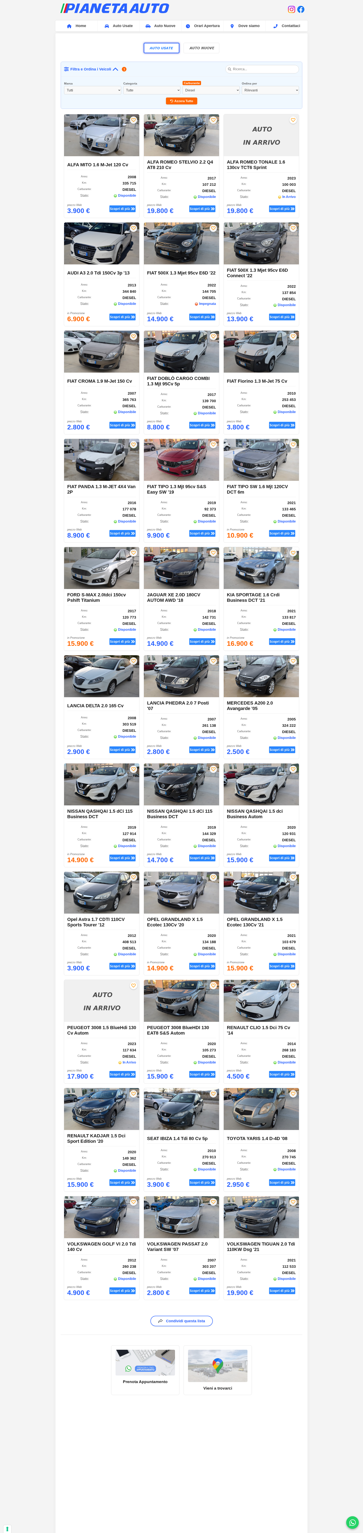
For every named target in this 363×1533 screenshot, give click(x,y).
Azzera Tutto (183, 101)
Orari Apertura (206, 26)
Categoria (130, 83)
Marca (68, 83)
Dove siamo (248, 26)
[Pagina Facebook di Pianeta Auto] (300, 10)
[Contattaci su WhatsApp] (352, 1522)
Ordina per (249, 83)
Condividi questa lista (185, 1321)
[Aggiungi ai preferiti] (133, 120)
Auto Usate (122, 26)
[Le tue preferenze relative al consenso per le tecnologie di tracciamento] (7, 1529)
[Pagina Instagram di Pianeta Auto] (291, 10)
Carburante (192, 83)
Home (80, 26)
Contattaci (290, 26)
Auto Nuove (164, 26)
